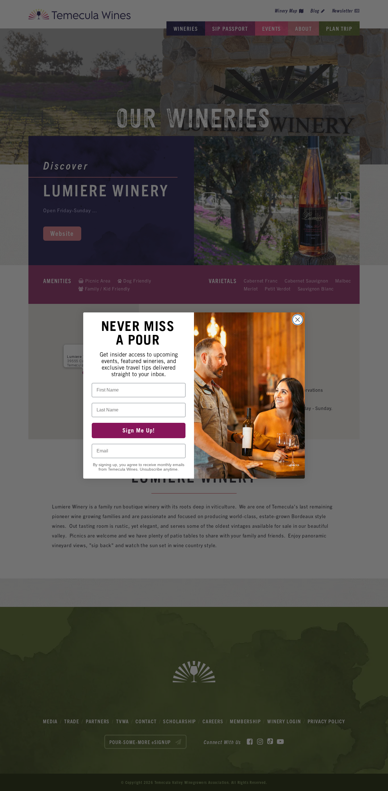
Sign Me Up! (138, 430)
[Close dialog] (298, 320)
